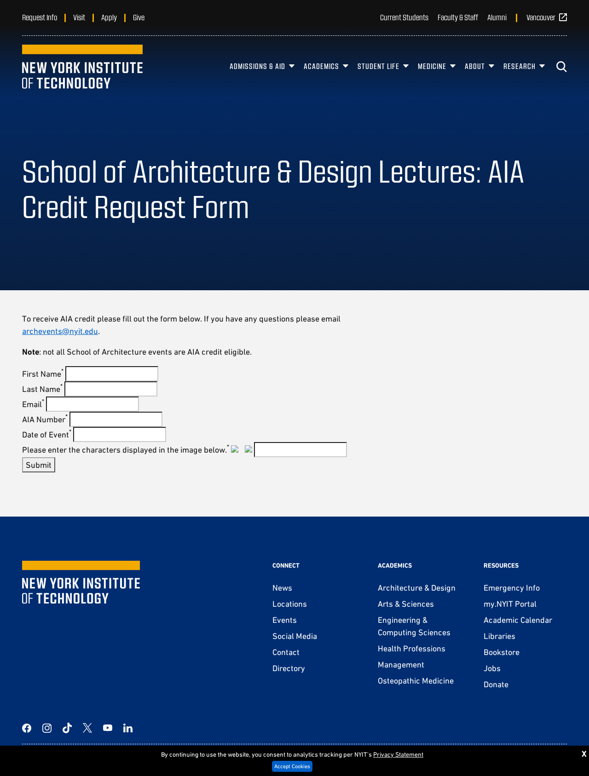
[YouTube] (107, 728)
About (475, 66)
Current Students (404, 17)
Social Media (294, 636)
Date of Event (46, 434)
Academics (321, 66)
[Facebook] (26, 728)
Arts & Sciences (406, 604)
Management (401, 664)
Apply (109, 17)
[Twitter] (87, 728)
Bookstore (502, 652)
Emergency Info (512, 587)
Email (33, 404)
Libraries (499, 636)
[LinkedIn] (128, 728)
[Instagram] (47, 728)
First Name (43, 374)
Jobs (492, 668)
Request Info (39, 17)
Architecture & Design (417, 587)
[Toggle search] (561, 66)
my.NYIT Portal (510, 604)
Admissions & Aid (257, 66)
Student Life (378, 66)
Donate (496, 684)
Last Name (42, 389)
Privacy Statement (398, 754)
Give (138, 17)
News (282, 587)
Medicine (432, 66)
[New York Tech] (82, 67)
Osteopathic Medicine (416, 680)
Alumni (497, 17)
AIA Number (45, 419)
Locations (289, 604)
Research (519, 66)
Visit (79, 17)
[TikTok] (67, 728)
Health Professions (411, 648)
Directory (288, 668)
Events (284, 620)
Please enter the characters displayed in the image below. (125, 449)
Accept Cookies (292, 766)
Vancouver (540, 17)
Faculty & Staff (458, 17)
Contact (286, 652)
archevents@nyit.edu (60, 331)
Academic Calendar (518, 620)
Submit (39, 465)
